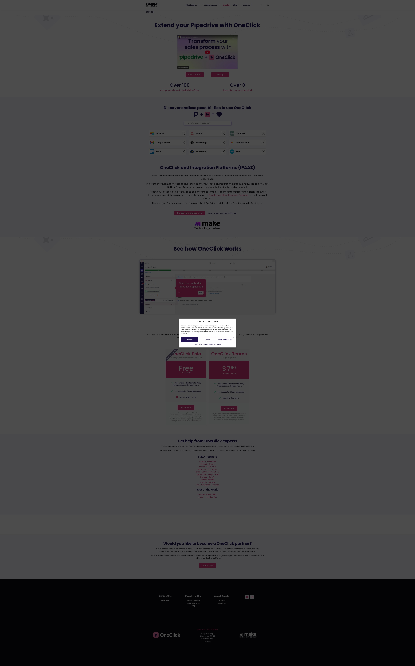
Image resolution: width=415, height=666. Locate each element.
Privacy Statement (209, 344)
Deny (207, 340)
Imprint (219, 344)
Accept (190, 340)
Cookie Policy (198, 344)
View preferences (225, 340)
